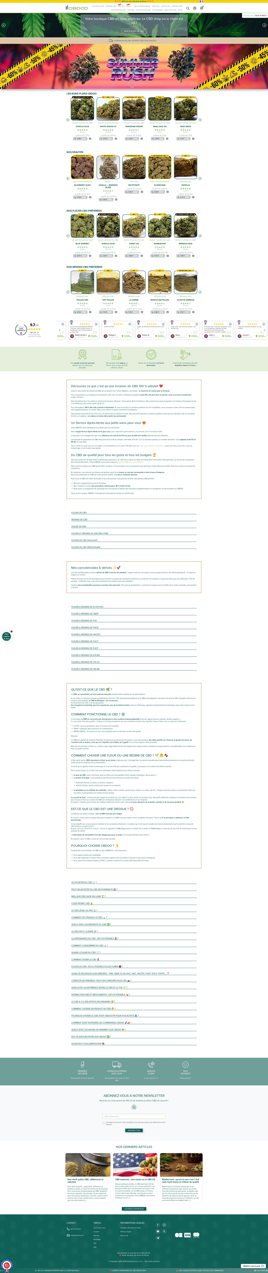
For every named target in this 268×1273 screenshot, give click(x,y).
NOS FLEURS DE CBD (134, 31)
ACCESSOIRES (157, 10)
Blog (180, 10)
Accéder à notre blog (134, 1209)
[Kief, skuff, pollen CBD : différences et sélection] (87, 1165)
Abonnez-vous (134, 1130)
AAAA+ (129, 6)
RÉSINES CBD (111, 6)
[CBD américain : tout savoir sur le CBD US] (135, 1165)
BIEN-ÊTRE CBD (170, 10)
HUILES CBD (165, 6)
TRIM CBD (155, 6)
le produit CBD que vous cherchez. (130, 462)
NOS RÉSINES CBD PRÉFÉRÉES (84, 267)
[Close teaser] (11, 631)
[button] (3, 25)
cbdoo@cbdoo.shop (77, 1235)
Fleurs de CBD (98, 6)
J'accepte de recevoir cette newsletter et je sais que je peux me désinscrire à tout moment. (135, 1123)
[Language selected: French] (201, 1)
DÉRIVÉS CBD (177, 6)
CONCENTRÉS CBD (118, 10)
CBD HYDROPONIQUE (142, 6)
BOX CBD (131, 10)
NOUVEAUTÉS (75, 152)
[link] (187, 8)
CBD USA (121, 6)
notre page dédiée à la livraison (152, 446)
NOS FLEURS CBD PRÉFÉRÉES (84, 210)
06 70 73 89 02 (260, 16)
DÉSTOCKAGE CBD (143, 10)
